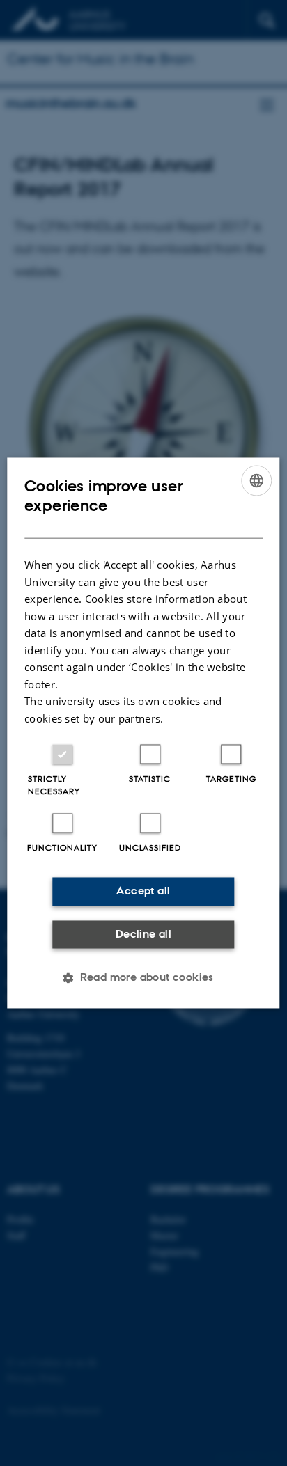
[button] (143, 978)
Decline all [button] (143, 933)
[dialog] (143, 732)
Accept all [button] (143, 891)
